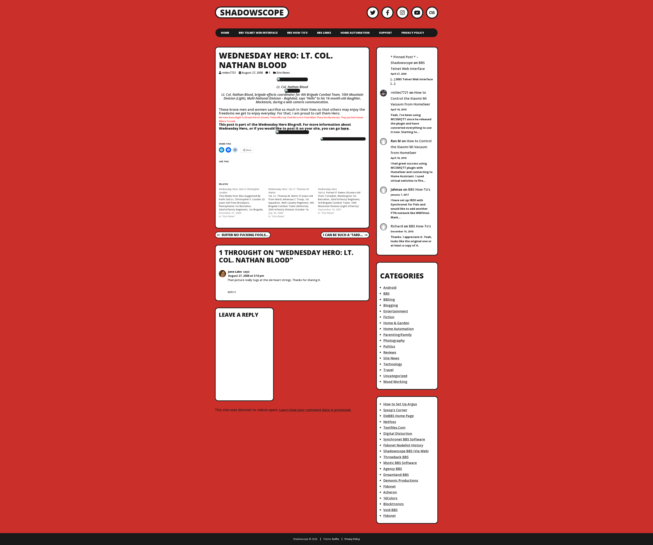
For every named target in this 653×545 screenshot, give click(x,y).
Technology (392, 364)
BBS (386, 293)
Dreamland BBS (396, 474)
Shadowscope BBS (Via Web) (406, 451)
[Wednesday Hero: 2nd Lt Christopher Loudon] (243, 202)
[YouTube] (417, 12)
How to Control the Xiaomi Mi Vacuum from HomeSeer (410, 98)
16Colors (390, 498)
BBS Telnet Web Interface (258, 33)
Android (389, 287)
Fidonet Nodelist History (403, 445)
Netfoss (389, 421)
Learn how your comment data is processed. (315, 410)
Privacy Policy (412, 33)
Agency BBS (392, 468)
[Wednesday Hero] (342, 201)
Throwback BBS (396, 457)
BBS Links (324, 33)
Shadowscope (252, 12)
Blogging (390, 305)
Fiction (388, 317)
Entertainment (395, 311)
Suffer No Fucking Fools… (243, 235)
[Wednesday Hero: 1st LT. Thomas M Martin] (293, 202)
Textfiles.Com (394, 427)
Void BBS (390, 510)
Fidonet (389, 486)
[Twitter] (373, 12)
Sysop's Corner (395, 410)
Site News (283, 73)
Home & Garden (396, 323)
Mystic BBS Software (400, 462)
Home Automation (355, 33)
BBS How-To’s (297, 33)
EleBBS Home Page (398, 416)
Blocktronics (393, 504)
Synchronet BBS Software (404, 439)
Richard (397, 226)
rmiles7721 (229, 73)
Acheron (390, 492)
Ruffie (335, 539)
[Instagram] (402, 12)
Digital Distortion (397, 433)
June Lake (235, 272)
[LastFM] (432, 12)
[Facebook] (387, 12)
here (345, 128)
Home (225, 33)
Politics (389, 346)
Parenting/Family (397, 334)
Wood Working (395, 381)
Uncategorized (395, 376)
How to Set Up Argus (400, 404)
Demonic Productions (400, 480)
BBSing (389, 299)
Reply (232, 292)
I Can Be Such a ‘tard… (343, 235)
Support (385, 33)
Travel (388, 370)
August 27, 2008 (252, 73)
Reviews (389, 352)
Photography (394, 340)
